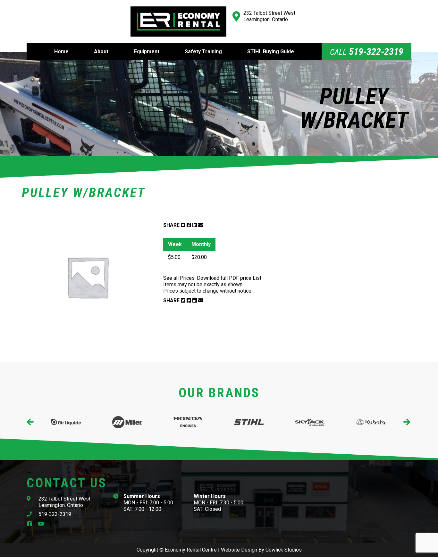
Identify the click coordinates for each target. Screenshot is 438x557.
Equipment (146, 51)
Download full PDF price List (229, 278)
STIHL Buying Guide (270, 51)
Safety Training (203, 51)
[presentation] (31, 422)
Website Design (239, 550)
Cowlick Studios (283, 550)
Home (61, 51)
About (101, 51)
